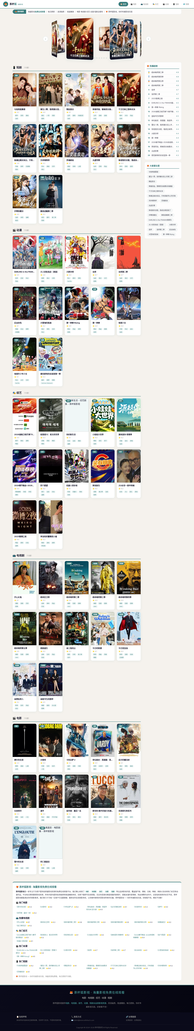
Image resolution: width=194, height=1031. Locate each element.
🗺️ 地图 (186, 4)
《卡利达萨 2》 (68, 907)
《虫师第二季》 (115, 950)
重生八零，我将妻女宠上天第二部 (160, 177)
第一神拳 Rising (168, 234)
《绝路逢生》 (161, 922)
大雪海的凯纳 (153, 234)
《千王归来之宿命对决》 (118, 966)
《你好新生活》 (68, 935)
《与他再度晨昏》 (22, 966)
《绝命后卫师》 (44, 922)
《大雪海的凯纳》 (163, 950)
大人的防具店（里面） (157, 225)
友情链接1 (129, 1020)
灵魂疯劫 (164, 201)
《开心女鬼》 (20, 922)
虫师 (150, 230)
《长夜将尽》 (138, 907)
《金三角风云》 (21, 926)
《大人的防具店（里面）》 (48, 950)
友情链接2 (137, 1020)
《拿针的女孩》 (21, 907)
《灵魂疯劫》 (20, 972)
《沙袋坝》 (43, 907)
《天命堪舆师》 (162, 966)
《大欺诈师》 (67, 950)
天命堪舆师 (153, 201)
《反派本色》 (138, 950)
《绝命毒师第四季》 (117, 922)
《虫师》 (89, 950)
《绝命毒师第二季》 (70, 922)
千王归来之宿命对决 (156, 191)
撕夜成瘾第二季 (166, 215)
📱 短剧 (176, 4)
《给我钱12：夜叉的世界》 (48, 935)
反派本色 (172, 230)
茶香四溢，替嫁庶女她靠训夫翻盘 (160, 186)
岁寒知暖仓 (153, 215)
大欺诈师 (172, 225)
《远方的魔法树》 (116, 907)
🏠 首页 (123, 4)
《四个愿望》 (161, 935)
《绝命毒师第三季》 (93, 922)
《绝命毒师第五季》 (140, 922)
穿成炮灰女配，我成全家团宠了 (160, 210)
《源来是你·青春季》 (117, 935)
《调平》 (160, 907)
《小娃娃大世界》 (92, 935)
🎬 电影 (133, 4)
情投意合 (152, 181)
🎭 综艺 (155, 4)
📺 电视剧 (144, 4)
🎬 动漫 (166, 4)
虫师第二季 (161, 230)
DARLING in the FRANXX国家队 (160, 220)
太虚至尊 (152, 206)
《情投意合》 (67, 966)
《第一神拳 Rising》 (23, 956)
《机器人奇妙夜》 (22, 941)
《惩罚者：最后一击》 (24, 913)
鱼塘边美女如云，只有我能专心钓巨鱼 (162, 196)
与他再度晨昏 (153, 172)
